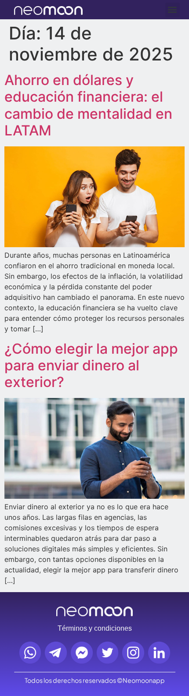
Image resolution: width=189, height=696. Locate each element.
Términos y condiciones (95, 628)
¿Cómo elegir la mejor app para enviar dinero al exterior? (91, 365)
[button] (172, 10)
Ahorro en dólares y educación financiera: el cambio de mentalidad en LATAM (88, 105)
